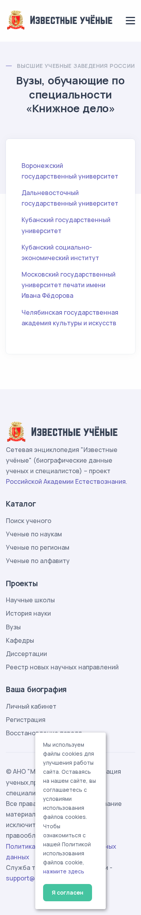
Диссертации (26, 653)
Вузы (13, 627)
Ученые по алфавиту (38, 560)
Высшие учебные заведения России (76, 65)
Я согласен (67, 892)
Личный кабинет (31, 706)
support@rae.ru (29, 878)
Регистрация (25, 719)
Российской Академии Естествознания (66, 481)
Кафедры (20, 640)
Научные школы (30, 600)
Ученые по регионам (37, 547)
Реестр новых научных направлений (62, 667)
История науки (28, 613)
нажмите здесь (63, 871)
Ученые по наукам (34, 534)
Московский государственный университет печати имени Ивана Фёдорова (69, 285)
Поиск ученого (28, 520)
